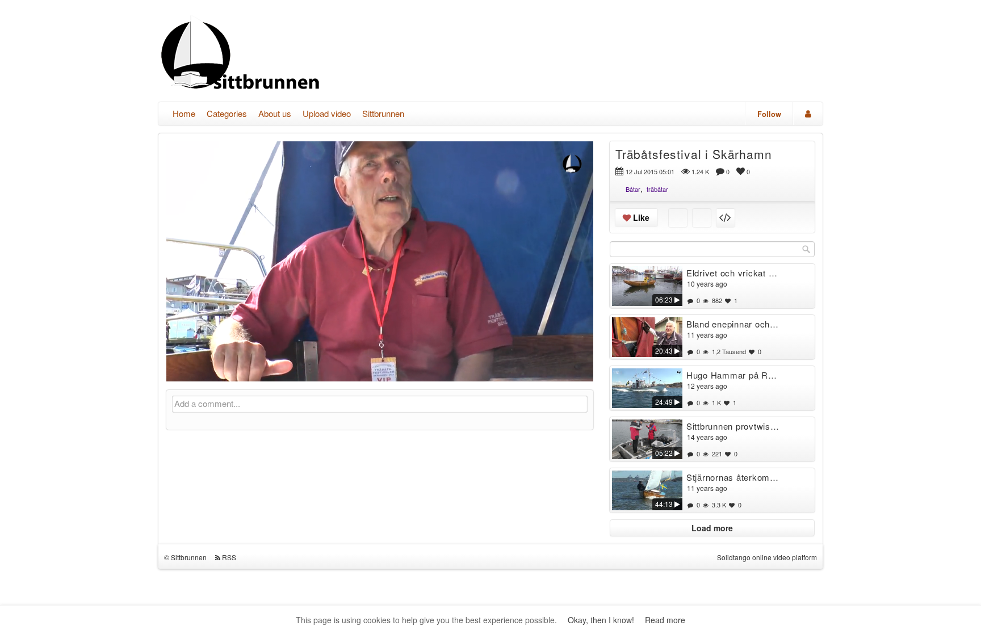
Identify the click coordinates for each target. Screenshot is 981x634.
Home (184, 113)
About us (274, 113)
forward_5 (450, 252)
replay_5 (309, 252)
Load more (712, 528)
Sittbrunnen (383, 113)
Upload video (327, 113)
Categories (227, 113)
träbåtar (657, 189)
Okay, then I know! (601, 619)
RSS (229, 557)
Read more (665, 619)
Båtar (633, 189)
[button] (182, 368)
